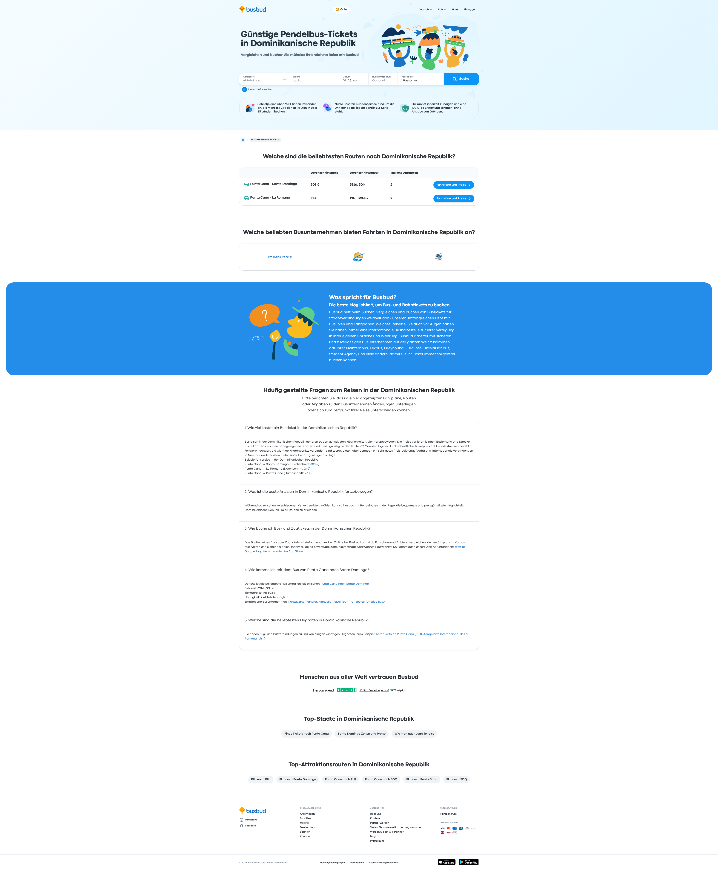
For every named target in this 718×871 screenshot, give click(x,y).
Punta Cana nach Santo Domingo (344, 584)
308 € (314, 464)
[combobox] (260, 79)
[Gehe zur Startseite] (252, 9)
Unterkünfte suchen (260, 89)
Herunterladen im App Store (283, 551)
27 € (308, 473)
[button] (285, 79)
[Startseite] (243, 139)
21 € (306, 469)
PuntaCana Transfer (279, 257)
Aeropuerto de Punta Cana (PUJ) (399, 634)
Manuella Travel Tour (333, 602)
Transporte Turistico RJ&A (367, 602)
